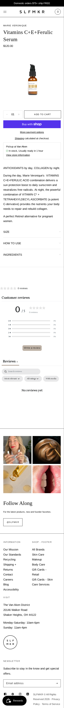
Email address (14, 679)
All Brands (38, 549)
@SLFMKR (13, 522)
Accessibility (11, 589)
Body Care (38, 564)
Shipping (19, 138)
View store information (18, 155)
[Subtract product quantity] (18, 114)
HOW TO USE (12, 243)
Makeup (37, 559)
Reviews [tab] (10, 361)
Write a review (32, 347)
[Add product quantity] (6, 114)
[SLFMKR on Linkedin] (27, 694)
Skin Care (38, 554)
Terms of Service (51, 704)
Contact (8, 574)
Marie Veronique (15, 25)
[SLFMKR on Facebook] (5, 694)
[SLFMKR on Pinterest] (12, 694)
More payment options (32, 132)
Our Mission (10, 549)
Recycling (9, 559)
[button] (32, 321)
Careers (8, 579)
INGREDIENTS (12, 254)
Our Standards (12, 554)
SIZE (6, 231)
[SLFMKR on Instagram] (20, 694)
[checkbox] (51, 379)
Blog (6, 584)
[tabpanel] (32, 397)
